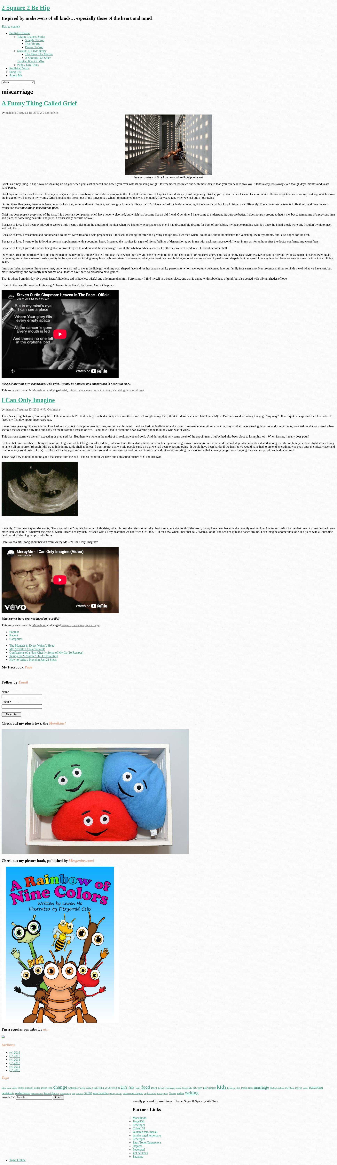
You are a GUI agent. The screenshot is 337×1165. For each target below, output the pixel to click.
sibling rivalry (115, 1094)
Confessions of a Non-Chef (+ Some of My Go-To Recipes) (46, 652)
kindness (231, 1088)
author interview (25, 1087)
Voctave (172, 1093)
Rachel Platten (51, 1093)
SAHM (88, 1093)
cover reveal (112, 1087)
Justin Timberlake (184, 1088)
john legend (170, 1088)
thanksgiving (162, 1094)
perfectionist (22, 1093)
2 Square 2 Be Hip (26, 7)
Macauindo (139, 1117)
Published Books (19, 33)
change (60, 1087)
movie (298, 1087)
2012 (14, 1066)
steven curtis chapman (97, 390)
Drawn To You (34, 47)
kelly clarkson (209, 1087)
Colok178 (139, 1128)
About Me (15, 75)
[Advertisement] (34, 1127)
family (138, 1088)
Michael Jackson (277, 1088)
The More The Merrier (39, 54)
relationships (65, 1094)
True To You (32, 43)
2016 (14, 1052)
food (145, 1087)
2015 (14, 1056)
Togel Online (17, 1160)
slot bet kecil (140, 1153)
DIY (124, 1087)
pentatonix (8, 1093)
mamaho (10, 112)
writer (180, 1093)
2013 (14, 1063)
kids (221, 1087)
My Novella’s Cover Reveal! (27, 649)
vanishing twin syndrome (128, 390)
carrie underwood (43, 1087)
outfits (305, 1088)
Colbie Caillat (85, 1088)
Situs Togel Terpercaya (147, 1142)
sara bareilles (101, 1093)
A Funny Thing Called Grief (39, 103)
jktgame (137, 1146)
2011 (14, 1070)
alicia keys (6, 1088)
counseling (98, 1087)
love (238, 1087)
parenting (316, 1087)
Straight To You (34, 40)
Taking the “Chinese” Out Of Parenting (33, 656)
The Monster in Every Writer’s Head (31, 645)
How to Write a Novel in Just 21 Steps (33, 659)
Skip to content (11, 26)
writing (192, 1092)
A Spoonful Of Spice (38, 57)
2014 (14, 1059)
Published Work (19, 68)
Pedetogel (139, 1125)
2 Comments (50, 112)
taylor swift (150, 1093)
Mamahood (39, 390)
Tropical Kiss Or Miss (30, 61)
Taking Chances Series (31, 36)
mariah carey (247, 1087)
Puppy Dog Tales (28, 64)
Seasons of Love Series (31, 50)
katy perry (197, 1087)
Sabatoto (138, 1156)
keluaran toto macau (145, 1132)
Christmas (73, 1087)
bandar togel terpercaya (147, 1135)
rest (73, 1094)
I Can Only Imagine (28, 400)
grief (64, 390)
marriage (261, 1087)
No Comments (51, 409)
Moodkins (289, 1088)
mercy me (78, 625)
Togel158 (138, 1121)
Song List (15, 71)
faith (131, 1087)
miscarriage (76, 390)
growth (154, 1087)
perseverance (37, 1094)
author (15, 1088)
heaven (65, 625)
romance (79, 1094)
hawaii (161, 1088)
